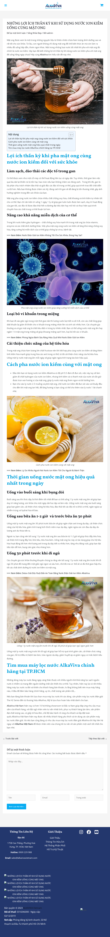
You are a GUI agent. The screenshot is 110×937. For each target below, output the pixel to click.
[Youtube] (96, 832)
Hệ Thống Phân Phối (55, 845)
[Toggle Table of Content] (70, 134)
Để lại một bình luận (16, 33)
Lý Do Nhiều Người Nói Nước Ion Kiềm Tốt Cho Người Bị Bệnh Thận (53, 470)
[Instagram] (81, 832)
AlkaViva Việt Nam (15, 705)
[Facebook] (89, 832)
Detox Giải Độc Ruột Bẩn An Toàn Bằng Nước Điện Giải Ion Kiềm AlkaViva (56, 573)
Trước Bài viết (10, 738)
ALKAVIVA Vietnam (32, 907)
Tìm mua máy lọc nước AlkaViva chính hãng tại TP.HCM (34, 148)
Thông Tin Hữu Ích (55, 841)
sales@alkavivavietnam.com (24, 858)
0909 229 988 (25, 852)
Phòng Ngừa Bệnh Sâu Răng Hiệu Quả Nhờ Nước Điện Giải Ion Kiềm (53, 337)
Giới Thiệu (55, 837)
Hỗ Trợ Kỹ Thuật (55, 849)
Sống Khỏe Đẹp (35, 33)
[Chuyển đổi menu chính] (5, 5)
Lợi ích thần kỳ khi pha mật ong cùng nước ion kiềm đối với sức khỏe (40, 138)
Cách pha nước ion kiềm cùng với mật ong (28, 141)
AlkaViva (44, 54)
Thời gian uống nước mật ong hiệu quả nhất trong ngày (34, 144)
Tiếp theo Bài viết (98, 738)
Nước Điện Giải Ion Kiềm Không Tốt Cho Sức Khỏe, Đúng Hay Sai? (52, 235)
